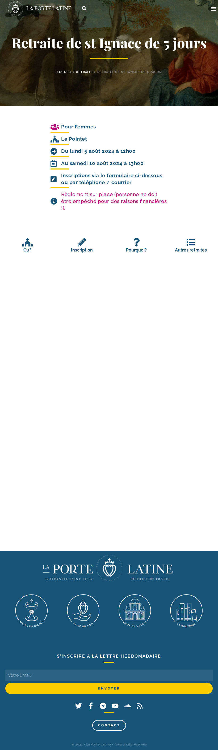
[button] (213, 8)
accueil (64, 72)
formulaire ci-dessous (134, 175)
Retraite (84, 72)
